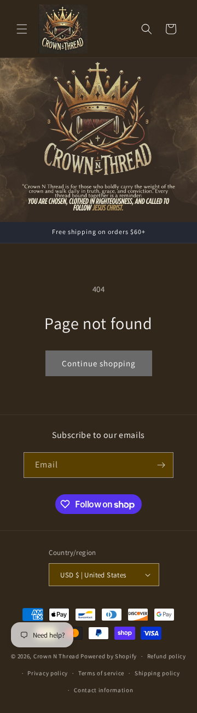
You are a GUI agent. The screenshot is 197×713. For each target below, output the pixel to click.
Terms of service (101, 673)
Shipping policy (157, 673)
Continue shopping (99, 363)
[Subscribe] (161, 465)
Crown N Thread (56, 656)
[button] (22, 29)
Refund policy (166, 656)
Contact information (103, 690)
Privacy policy (47, 673)
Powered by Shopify (108, 656)
